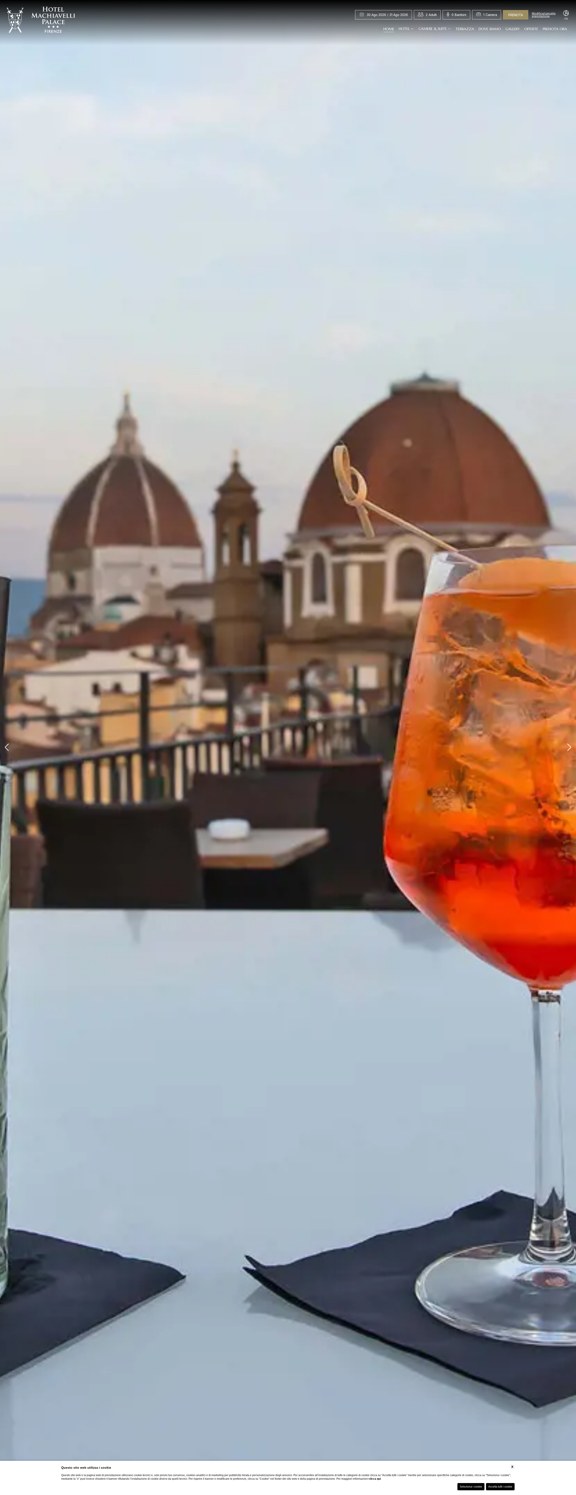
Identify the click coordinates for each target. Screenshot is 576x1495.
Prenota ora (555, 28)
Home (388, 28)
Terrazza (465, 28)
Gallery (512, 28)
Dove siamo (490, 28)
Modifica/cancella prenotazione (544, 15)
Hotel (404, 28)
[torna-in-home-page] (41, 21)
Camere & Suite (432, 28)
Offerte (531, 28)
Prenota (515, 15)
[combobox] (431, 14)
